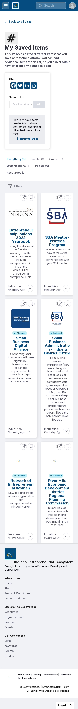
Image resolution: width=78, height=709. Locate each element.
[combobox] (65, 705)
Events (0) (37, 159)
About (8, 588)
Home (8, 583)
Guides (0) (56, 159)
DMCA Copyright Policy (55, 686)
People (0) (42, 165)
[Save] (31, 197)
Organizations (14, 617)
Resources (12, 612)
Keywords (11, 645)
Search (9, 651)
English (62, 705)
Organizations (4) (18, 165)
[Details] (23, 197)
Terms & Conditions (17, 593)
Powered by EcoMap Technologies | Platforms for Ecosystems (44, 676)
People (9, 622)
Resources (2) (16, 172)
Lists (8, 640)
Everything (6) (16, 159)
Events (9, 627)
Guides (9, 656)
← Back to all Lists (18, 21)
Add (38, 104)
